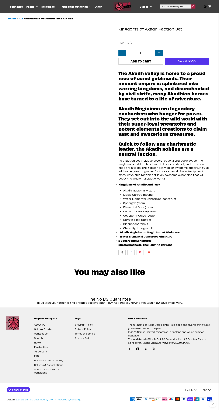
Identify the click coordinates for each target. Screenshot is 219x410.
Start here (16, 6)
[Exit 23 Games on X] (154, 349)
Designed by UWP (44, 399)
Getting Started (43, 329)
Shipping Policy (84, 324)
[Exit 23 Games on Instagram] (137, 349)
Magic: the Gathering (75, 6)
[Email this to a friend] (148, 252)
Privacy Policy (83, 338)
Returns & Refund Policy (48, 360)
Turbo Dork (40, 351)
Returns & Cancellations (48, 365)
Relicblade (48, 6)
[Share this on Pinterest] (139, 252)
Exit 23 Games (24, 399)
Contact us (41, 333)
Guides (144, 6)
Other (98, 6)
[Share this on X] (122, 252)
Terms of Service (85, 333)
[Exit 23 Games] (122, 6)
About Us (39, 324)
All (21, 18)
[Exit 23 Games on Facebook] (129, 349)
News (37, 342)
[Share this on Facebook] (131, 252)
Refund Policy (83, 329)
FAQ (36, 356)
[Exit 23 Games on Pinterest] (146, 349)
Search (38, 338)
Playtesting (41, 347)
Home (12, 18)
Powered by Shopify (68, 399)
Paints (30, 6)
